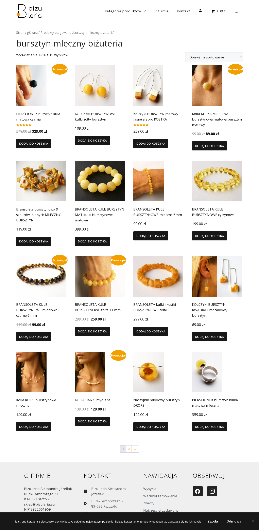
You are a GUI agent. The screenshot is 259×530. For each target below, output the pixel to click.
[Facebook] (198, 491)
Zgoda (213, 521)
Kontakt (183, 11)
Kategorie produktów (123, 11)
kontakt (98, 475)
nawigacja (160, 475)
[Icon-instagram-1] (212, 491)
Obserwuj (209, 475)
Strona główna (27, 32)
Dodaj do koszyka (33, 143)
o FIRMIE (37, 475)
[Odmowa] (253, 522)
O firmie (162, 11)
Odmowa (233, 521)
